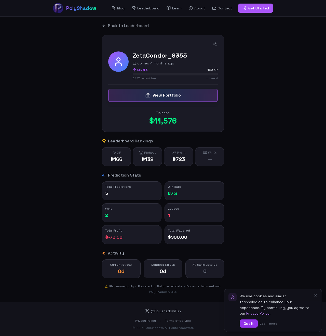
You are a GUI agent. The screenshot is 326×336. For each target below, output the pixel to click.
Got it (249, 323)
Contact (225, 8)
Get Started (258, 8)
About (199, 8)
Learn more (268, 323)
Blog (121, 8)
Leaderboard (148, 8)
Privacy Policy (145, 321)
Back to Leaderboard (128, 25)
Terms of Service (178, 321)
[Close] (316, 295)
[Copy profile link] (215, 44)
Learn (177, 8)
